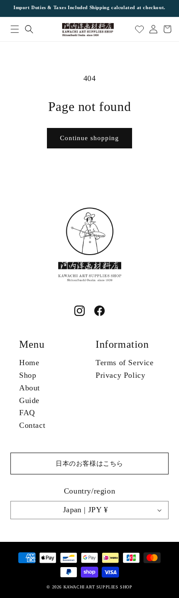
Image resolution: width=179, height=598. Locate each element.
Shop (27, 375)
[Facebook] (99, 310)
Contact (32, 425)
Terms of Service (125, 362)
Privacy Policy (120, 375)
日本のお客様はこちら (89, 463)
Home (29, 362)
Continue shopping (89, 137)
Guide (29, 400)
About (29, 387)
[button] (14, 29)
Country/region (89, 491)
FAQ (27, 412)
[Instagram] (79, 310)
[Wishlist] (139, 29)
